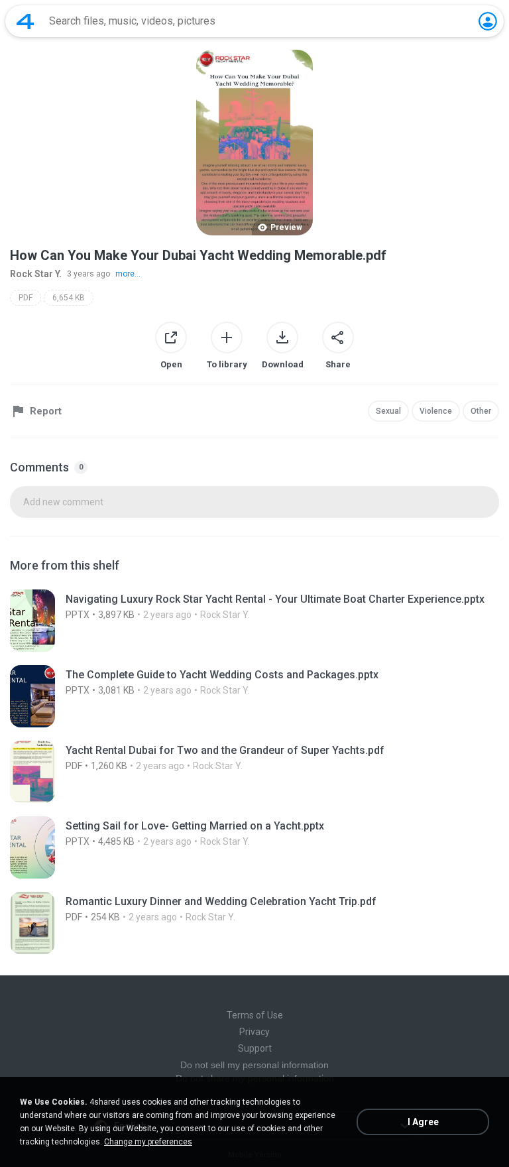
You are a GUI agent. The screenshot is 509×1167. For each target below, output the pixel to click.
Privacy (254, 1031)
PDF (25, 297)
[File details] (254, 620)
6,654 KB (68, 297)
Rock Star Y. (36, 274)
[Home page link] (25, 21)
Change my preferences (148, 1141)
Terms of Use (255, 1015)
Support (255, 1048)
